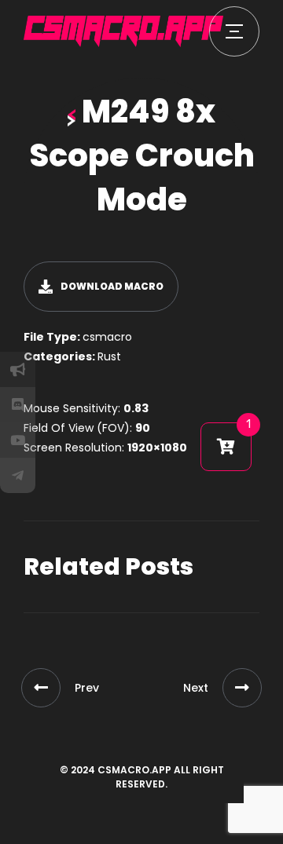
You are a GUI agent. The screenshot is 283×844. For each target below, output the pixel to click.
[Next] (242, 687)
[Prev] (41, 687)
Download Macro (112, 286)
